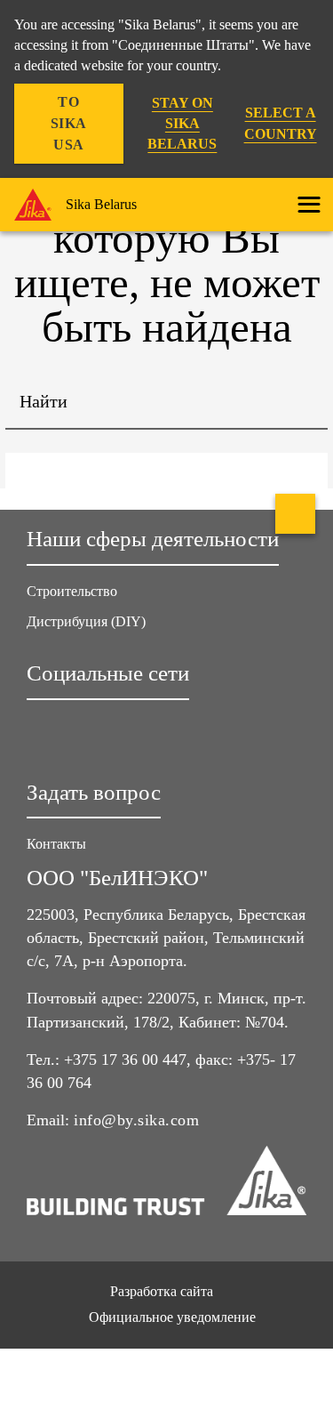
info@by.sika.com (136, 1120)
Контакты (56, 843)
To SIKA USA (69, 123)
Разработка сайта (161, 1291)
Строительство (72, 591)
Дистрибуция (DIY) (86, 621)
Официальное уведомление (172, 1317)
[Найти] (301, 403)
